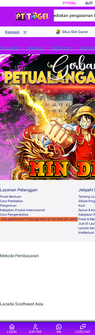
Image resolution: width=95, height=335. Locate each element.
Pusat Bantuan (10, 196)
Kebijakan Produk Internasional (22, 210)
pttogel (69, 3)
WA (58, 332)
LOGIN (12, 332)
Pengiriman (8, 205)
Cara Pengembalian (14, 214)
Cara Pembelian (11, 201)
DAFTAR (35, 332)
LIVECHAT (83, 332)
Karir (81, 205)
